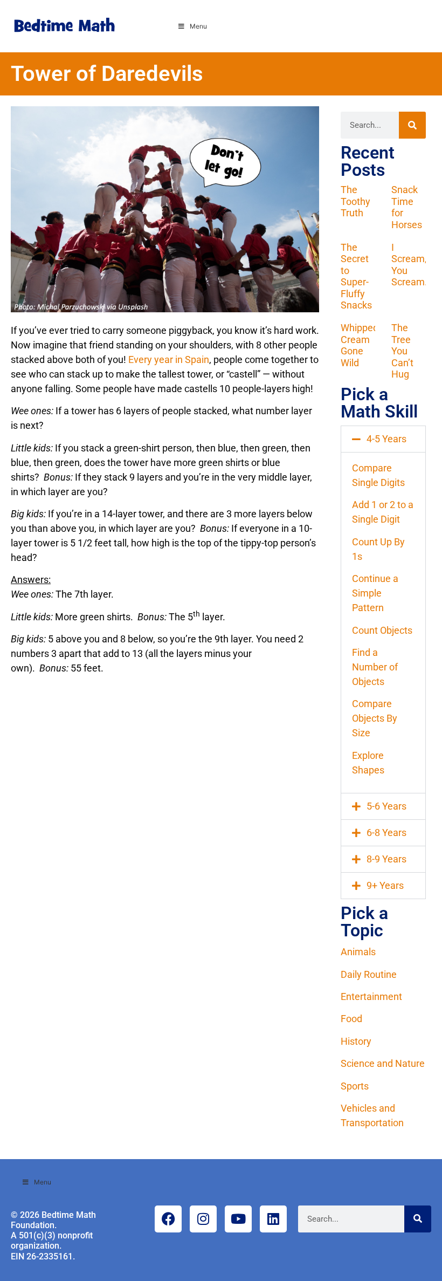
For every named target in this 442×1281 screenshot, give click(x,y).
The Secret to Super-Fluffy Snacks (356, 276)
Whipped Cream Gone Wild (359, 345)
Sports (355, 1086)
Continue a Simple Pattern (375, 593)
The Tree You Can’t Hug (402, 351)
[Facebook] (168, 1218)
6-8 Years (386, 832)
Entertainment (371, 996)
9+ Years (385, 885)
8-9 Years (386, 859)
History (356, 1041)
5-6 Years (386, 806)
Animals (358, 951)
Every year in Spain (168, 359)
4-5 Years (386, 438)
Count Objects (382, 630)
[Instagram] (203, 1218)
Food (351, 1018)
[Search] (412, 125)
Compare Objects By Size (374, 718)
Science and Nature (383, 1063)
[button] (383, 439)
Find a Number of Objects (375, 667)
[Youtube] (238, 1218)
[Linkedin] (273, 1218)
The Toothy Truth (355, 201)
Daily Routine (369, 974)
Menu (198, 26)
